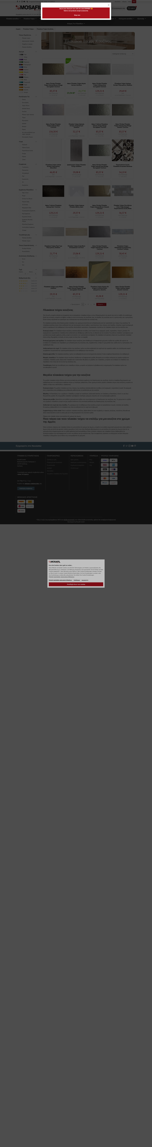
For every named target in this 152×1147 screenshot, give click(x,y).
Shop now (77, 15)
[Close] (109, 5)
